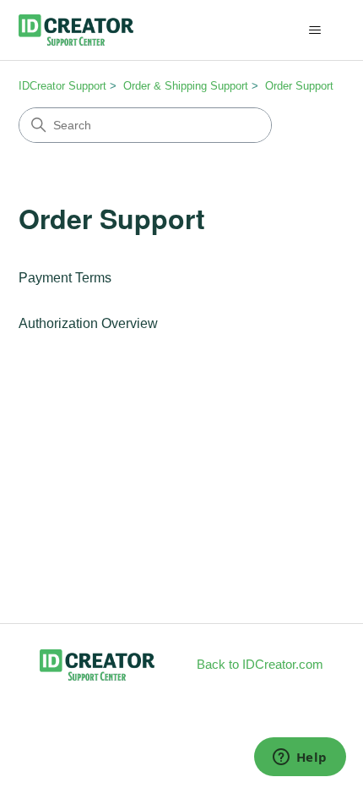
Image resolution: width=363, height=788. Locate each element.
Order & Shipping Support (185, 85)
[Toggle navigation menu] (315, 30)
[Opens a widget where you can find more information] (299, 758)
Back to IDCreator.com (260, 664)
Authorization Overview (88, 323)
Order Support (299, 85)
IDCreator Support (62, 85)
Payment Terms (65, 278)
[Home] (76, 30)
